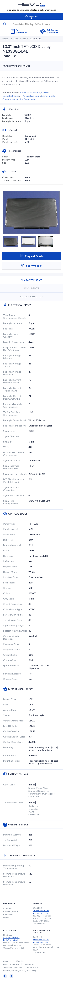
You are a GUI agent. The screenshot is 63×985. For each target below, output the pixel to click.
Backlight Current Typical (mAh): (12, 389)
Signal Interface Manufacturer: (11, 467)
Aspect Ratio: (10, 710)
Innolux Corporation (30, 92)
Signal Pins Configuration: (10, 502)
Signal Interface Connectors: (11, 488)
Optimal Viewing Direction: (11, 637)
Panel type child (10, 142)
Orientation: (9, 755)
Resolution (7, 135)
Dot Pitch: (8, 539)
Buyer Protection (31, 296)
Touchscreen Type (11, 180)
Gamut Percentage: (13, 604)
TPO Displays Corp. (30, 95)
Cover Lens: (9, 784)
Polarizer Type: (10, 577)
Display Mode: (10, 571)
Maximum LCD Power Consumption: (14, 453)
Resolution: (9, 534)
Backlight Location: (12, 323)
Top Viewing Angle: (13, 620)
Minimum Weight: (12, 834)
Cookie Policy (30, 964)
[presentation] (31, 24)
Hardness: (8, 555)
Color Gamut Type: (12, 609)
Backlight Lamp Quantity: (10, 335)
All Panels (7, 908)
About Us (7, 961)
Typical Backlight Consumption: (11, 413)
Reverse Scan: (10, 679)
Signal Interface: (11, 460)
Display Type (8, 159)
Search (6, 917)
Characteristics (31, 280)
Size (4, 162)
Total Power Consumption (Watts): (14, 316)
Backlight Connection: (14, 425)
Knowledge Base (10, 911)
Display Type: (10, 566)
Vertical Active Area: (13, 720)
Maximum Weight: (12, 845)
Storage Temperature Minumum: (14, 875)
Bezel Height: (10, 726)
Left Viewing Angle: (13, 614)
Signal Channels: (11, 436)
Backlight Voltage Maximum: (12, 373)
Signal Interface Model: (15, 473)
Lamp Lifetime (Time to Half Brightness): (14, 348)
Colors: (6, 593)
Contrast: (8, 588)
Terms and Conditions (12, 967)
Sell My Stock (34, 265)
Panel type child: (11, 529)
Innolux (23, 38)
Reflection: (9, 561)
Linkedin (20, 961)
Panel (5, 139)
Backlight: (8, 328)
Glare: (6, 550)
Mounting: (8, 747)
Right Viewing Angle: (14, 625)
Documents (31, 288)
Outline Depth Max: (13, 742)
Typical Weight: (11, 840)
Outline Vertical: (11, 731)
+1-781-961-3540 (41, 939)
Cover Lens (8, 177)
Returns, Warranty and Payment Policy (19, 970)
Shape (5, 156)
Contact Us (8, 914)
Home (5, 38)
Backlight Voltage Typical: (12, 365)
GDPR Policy (32, 967)
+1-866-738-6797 (41, 910)
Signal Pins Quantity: (13, 495)
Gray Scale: (9, 598)
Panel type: (9, 523)
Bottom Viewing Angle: (15, 630)
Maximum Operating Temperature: (13, 867)
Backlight (7, 115)
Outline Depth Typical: (14, 736)
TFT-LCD (14, 38)
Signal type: (9, 431)
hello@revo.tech (40, 913)
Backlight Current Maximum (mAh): (12, 397)
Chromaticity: (10, 654)
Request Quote (34, 256)
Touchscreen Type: (13, 802)
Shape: (6, 715)
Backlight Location (11, 121)
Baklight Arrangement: (14, 342)
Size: (5, 704)
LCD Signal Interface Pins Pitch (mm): (13, 480)
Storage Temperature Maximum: (14, 883)
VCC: (6, 447)
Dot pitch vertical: (12, 545)
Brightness (7, 118)
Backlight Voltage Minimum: (12, 357)
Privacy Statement (11, 964)
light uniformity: (11, 665)
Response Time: (11, 644)
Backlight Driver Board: (14, 420)
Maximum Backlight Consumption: (13, 405)
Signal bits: (8, 441)
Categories (31, 16)
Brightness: (9, 582)
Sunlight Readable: (12, 673)
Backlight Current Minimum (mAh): (12, 381)
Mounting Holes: (11, 760)
